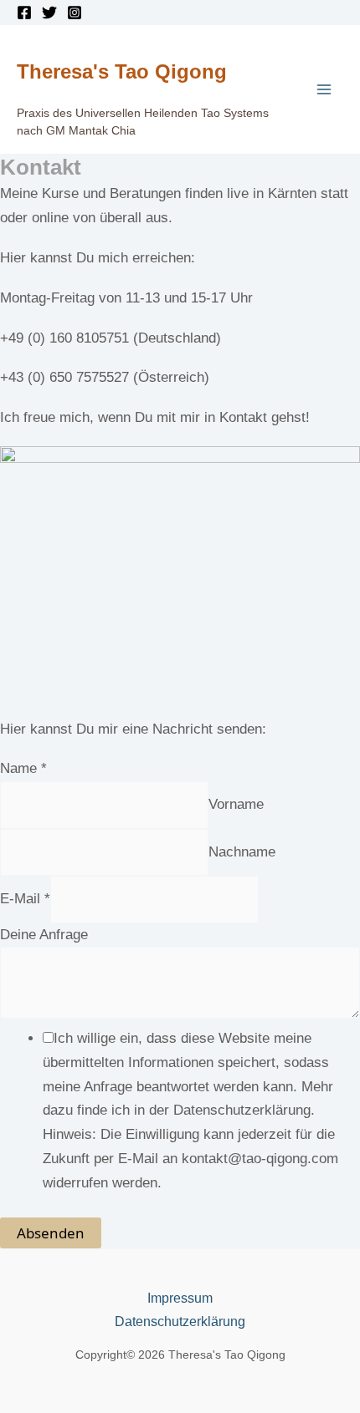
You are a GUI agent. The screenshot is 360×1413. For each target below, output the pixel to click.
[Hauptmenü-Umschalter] (325, 89)
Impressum (180, 1298)
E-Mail (25, 899)
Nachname (241, 852)
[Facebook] (24, 12)
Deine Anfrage (44, 935)
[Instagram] (74, 12)
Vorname (236, 804)
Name (23, 768)
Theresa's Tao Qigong (122, 71)
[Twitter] (49, 12)
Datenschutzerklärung (180, 1321)
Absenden (51, 1233)
